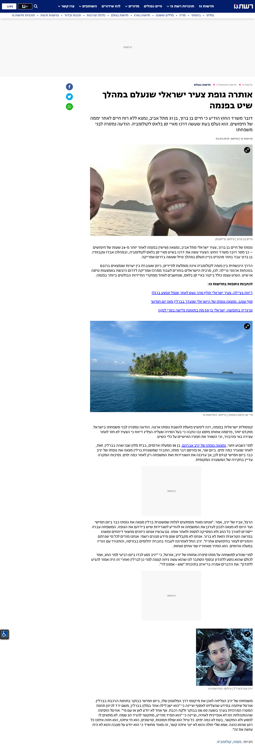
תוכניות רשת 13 (182, 6)
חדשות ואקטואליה (226, 85)
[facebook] (69, 86)
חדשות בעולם (202, 85)
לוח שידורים (111, 6)
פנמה (237, 742)
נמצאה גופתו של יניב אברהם (204, 445)
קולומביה (224, 742)
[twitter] (69, 96)
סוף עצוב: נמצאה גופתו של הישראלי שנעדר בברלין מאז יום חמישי (202, 301)
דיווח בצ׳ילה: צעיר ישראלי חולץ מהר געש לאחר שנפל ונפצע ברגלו (202, 293)
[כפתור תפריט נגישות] (4, 634)
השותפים (89, 6)
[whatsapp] (69, 106)
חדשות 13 (206, 6)
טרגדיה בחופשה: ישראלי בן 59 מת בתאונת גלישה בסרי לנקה (205, 310)
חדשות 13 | (246, 139)
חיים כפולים (153, 6)
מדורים (133, 6)
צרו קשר (67, 6)
